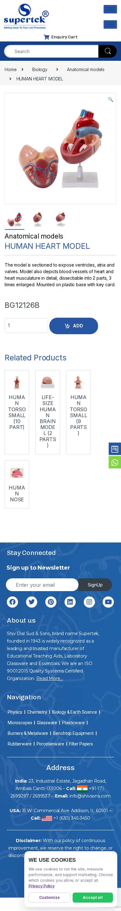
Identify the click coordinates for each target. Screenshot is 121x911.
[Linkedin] (70, 602)
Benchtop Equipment (73, 733)
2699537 (41, 796)
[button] (110, 99)
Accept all (93, 897)
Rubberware (20, 743)
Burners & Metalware (28, 733)
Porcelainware (50, 743)
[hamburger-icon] (110, 9)
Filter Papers (81, 743)
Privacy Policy (42, 886)
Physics (15, 712)
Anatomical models (34, 236)
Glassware (47, 722)
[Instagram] (89, 602)
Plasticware (73, 722)
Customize (49, 897)
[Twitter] (31, 602)
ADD (78, 325)
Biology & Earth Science (74, 712)
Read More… (49, 678)
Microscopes (20, 722)
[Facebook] (12, 602)
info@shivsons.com (90, 796)
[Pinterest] (50, 602)
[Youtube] (108, 602)
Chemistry (37, 712)
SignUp (95, 584)
